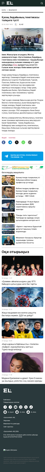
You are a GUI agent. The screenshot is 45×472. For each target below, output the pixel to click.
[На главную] (10, 3)
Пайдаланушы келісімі (11, 402)
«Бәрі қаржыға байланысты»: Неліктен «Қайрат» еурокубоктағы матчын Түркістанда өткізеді (20, 347)
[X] (26, 407)
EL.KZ (21, 24)
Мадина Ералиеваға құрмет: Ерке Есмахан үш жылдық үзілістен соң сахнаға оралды (22, 379)
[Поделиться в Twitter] (17, 142)
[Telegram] (10, 407)
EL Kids (22, 412)
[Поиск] (41, 3)
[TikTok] (31, 407)
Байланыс (6, 399)
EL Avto (33, 412)
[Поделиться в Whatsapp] (23, 142)
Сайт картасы (8, 427)
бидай (4, 138)
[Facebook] (5, 407)
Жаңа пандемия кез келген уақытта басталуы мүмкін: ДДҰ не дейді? (19, 314)
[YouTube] (15, 407)
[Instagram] (20, 407)
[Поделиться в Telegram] (10, 142)
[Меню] (3, 3)
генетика (12, 138)
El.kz (15, 65)
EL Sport (11, 412)
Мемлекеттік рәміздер (11, 423)
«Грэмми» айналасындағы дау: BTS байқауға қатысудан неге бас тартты (19, 282)
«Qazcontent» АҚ (9, 417)
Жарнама (6, 420)
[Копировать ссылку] (30, 142)
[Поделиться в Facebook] (3, 142)
